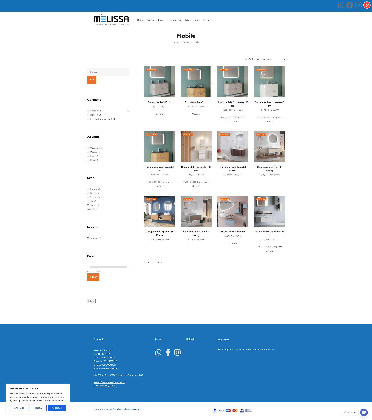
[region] (38, 399)
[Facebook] (349, 5)
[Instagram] (358, 5)
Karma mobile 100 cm (233, 232)
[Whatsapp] (341, 5)
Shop (160, 20)
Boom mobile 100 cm (159, 102)
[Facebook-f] (167, 352)
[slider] (88, 266)
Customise (19, 408)
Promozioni (175, 20)
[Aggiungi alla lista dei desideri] (171, 70)
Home (140, 20)
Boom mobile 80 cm (196, 102)
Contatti (206, 20)
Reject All (38, 408)
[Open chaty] (364, 412)
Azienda (151, 20)
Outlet (187, 20)
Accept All (57, 408)
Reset (91, 301)
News (196, 20)
